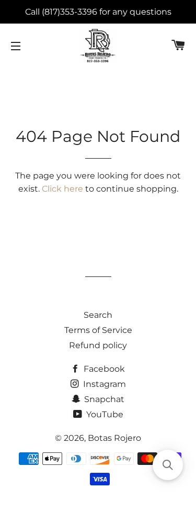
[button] (168, 465)
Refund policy (98, 345)
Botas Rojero (114, 438)
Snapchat (103, 399)
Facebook (103, 369)
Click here (62, 189)
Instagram (103, 384)
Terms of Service (98, 330)
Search (98, 315)
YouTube (103, 414)
